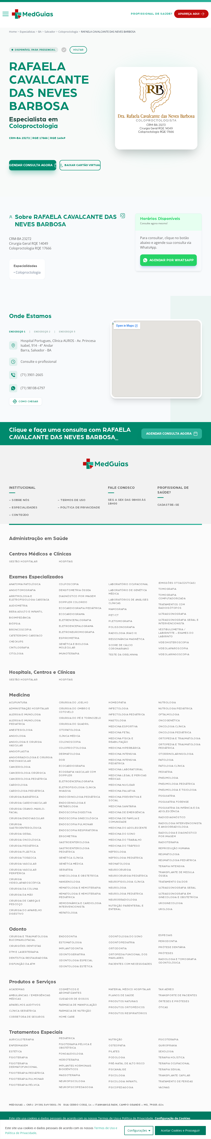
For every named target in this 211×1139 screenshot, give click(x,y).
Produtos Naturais (123, 1001)
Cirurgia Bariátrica (23, 797)
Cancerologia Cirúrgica (27, 773)
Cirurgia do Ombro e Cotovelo (74, 710)
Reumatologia (168, 854)
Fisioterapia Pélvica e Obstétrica (75, 1046)
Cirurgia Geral (20, 834)
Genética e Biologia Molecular (73, 646)
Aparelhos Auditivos (24, 1005)
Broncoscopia (20, 629)
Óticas (163, 1007)
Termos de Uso (72, 500)
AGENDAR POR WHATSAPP (171, 260)
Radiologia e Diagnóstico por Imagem (177, 835)
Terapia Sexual (169, 1069)
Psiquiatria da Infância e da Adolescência (179, 810)
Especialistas (27, 31)
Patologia (165, 760)
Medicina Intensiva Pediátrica (122, 762)
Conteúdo (20, 515)
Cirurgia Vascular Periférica (22, 871)
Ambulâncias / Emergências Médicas (29, 997)
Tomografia (167, 589)
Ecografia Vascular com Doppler (77, 774)
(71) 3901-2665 (32, 375)
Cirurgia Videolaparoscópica (25, 881)
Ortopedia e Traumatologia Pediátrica (179, 746)
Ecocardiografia (72, 766)
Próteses (165, 953)
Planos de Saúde (121, 995)
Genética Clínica (71, 858)
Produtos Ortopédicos (127, 1007)
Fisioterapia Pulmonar (26, 1079)
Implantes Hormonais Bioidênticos (75, 1067)
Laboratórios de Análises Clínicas (128, 601)
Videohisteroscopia (173, 642)
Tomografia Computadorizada (172, 597)
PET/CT (114, 615)
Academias (17, 989)
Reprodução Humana (174, 848)
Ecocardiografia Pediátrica (80, 608)
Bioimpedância (20, 617)
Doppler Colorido (73, 602)
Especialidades (24, 507)
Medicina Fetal (119, 732)
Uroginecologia (170, 903)
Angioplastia (19, 751)
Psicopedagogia (121, 1087)
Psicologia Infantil (123, 1081)
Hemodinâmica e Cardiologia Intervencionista (80, 905)
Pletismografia (120, 621)
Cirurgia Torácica (22, 858)
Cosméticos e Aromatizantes (70, 991)
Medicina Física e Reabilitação (121, 740)
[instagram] (122, 215)
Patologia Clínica (171, 766)
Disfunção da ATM (22, 964)
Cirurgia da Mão (21, 894)
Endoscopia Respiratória (78, 830)
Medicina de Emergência (126, 812)
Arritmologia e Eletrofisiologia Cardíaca (29, 598)
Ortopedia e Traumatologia (179, 738)
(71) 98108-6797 (33, 388)
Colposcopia (69, 584)
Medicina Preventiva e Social (125, 799)
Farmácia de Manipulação (78, 1005)
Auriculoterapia (21, 1039)
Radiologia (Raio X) (123, 633)
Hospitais (66, 561)
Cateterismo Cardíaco (26, 635)
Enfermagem (18, 1045)
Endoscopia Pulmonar (76, 824)
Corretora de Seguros (27, 1017)
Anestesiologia (20, 730)
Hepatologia (68, 912)
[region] (105, 1129)
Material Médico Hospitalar (130, 989)
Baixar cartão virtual (82, 165)
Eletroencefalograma (76, 626)
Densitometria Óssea (75, 590)
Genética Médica (71, 864)
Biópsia (14, 623)
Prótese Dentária (172, 947)
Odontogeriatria (72, 954)
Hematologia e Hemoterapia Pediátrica (80, 895)
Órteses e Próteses (173, 1001)
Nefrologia (117, 852)
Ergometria (68, 836)
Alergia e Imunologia (25, 714)
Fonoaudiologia (71, 1053)
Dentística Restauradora (28, 958)
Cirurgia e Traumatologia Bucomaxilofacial (28, 938)
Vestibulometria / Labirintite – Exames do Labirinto (176, 633)
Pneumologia (168, 778)
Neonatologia (119, 864)
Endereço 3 (67, 331)
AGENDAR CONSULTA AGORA (31, 165)
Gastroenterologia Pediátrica (74, 850)
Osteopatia (117, 1045)
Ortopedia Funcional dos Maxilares (128, 956)
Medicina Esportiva (123, 726)
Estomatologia (70, 942)
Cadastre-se (168, 504)
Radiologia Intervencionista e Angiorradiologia (180, 825)
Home (13, 31)
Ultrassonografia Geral (177, 887)
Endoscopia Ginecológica (78, 818)
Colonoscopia (70, 742)
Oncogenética (169, 720)
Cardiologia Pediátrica (26, 791)
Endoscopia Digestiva (75, 812)
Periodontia (167, 941)
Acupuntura (18, 702)
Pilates (114, 1051)
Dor (62, 760)
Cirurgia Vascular (22, 864)
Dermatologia (69, 754)
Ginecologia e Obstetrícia (78, 875)
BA (39, 31)
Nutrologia (167, 702)
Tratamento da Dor (173, 881)
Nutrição (115, 1039)
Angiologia (17, 736)
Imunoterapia (69, 653)
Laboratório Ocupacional (128, 584)
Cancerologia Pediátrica (28, 779)
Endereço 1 (17, 331)
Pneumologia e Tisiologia (177, 790)
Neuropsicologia (72, 1081)
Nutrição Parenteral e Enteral (126, 907)
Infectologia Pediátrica (127, 714)
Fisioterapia (18, 1057)
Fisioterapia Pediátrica (26, 1073)
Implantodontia (71, 948)
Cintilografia (19, 647)
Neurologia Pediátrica (126, 893)
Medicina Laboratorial (126, 769)
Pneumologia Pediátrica (176, 784)
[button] (5, 14)
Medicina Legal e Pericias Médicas (128, 777)
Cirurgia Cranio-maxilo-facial (27, 811)
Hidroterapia (69, 1059)
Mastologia (117, 720)
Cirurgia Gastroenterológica (25, 826)
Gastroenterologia (74, 842)
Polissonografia (122, 627)
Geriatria (66, 869)
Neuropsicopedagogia (76, 1087)
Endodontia (68, 936)
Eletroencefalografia (76, 781)
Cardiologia (18, 785)
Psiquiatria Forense (173, 802)
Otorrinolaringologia (175, 754)
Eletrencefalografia (75, 620)
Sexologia (166, 1051)
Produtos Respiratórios (128, 1013)
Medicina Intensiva (122, 754)
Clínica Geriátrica (22, 1011)
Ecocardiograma (72, 614)
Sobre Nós (20, 500)
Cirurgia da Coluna (23, 888)
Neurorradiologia (123, 899)
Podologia (117, 1057)
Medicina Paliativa (122, 791)
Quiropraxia (167, 1045)
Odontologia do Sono (125, 936)
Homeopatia (117, 702)
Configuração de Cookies (172, 1118)
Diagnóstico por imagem (77, 596)
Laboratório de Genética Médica (128, 592)
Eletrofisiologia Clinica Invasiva (77, 789)
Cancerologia (19, 767)
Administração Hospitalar (29, 708)
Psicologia (117, 1075)
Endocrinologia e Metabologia (72, 805)
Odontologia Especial (76, 960)
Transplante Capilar (174, 1075)
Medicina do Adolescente (128, 828)
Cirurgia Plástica (22, 852)
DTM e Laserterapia (24, 952)
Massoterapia (69, 1075)
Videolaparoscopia (173, 648)
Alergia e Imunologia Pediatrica (25, 722)
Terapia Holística (171, 1057)
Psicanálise (117, 1069)
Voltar (78, 50)
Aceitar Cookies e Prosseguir (180, 1130)
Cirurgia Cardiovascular (28, 803)
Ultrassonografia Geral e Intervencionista (178, 622)
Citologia (16, 653)
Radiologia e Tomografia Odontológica (177, 961)
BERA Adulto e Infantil (26, 611)
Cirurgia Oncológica (24, 840)
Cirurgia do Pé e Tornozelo (80, 718)
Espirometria (69, 638)
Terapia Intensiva (171, 866)
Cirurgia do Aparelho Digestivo (25, 912)
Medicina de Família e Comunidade (124, 820)
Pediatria (165, 772)
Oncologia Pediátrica (174, 732)
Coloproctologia (68, 31)
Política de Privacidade (80, 507)
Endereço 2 (42, 331)
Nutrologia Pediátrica (175, 708)
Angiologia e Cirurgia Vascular (25, 744)
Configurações (137, 1130)
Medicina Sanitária (122, 806)
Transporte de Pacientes (177, 995)
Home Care (67, 1017)
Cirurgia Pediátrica (23, 846)
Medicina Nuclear (122, 785)
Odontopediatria (122, 942)
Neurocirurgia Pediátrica (128, 875)
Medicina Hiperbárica (125, 748)
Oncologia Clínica (172, 726)
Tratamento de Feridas (175, 1081)
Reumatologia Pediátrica (177, 860)
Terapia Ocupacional (174, 1063)
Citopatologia (69, 730)
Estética (15, 1051)
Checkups (16, 641)
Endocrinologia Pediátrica (79, 797)
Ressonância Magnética (126, 639)
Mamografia (118, 609)
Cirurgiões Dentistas (25, 946)
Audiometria (18, 605)
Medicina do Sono (122, 834)
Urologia (165, 909)
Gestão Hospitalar (23, 561)
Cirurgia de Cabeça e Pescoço (24, 902)
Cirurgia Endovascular (27, 818)
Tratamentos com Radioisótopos (171, 606)
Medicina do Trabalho (125, 840)
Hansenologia (69, 881)
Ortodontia (118, 948)
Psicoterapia (168, 1039)
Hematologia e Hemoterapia (80, 887)
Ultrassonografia (172, 614)
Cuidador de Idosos (74, 999)
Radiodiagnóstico (172, 817)
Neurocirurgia (120, 869)
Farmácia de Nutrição (75, 1011)
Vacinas (164, 1087)
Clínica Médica (69, 736)
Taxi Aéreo (166, 989)
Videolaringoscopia (173, 654)
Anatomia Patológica (24, 584)
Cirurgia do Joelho (73, 702)
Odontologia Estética (76, 966)
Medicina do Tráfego (124, 846)
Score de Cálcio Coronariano (121, 647)
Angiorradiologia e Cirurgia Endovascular (30, 759)
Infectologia (118, 708)
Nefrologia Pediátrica (126, 858)
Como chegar (28, 401)
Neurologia (117, 887)
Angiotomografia (22, 590)
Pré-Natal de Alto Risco (127, 1063)
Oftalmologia (168, 714)
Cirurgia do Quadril (74, 724)
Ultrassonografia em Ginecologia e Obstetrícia (178, 895)
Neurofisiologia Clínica (126, 881)
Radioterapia (168, 842)
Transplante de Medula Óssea (176, 874)
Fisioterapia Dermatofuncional (23, 1065)
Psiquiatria (166, 796)
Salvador (50, 31)
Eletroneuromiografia (76, 632)
